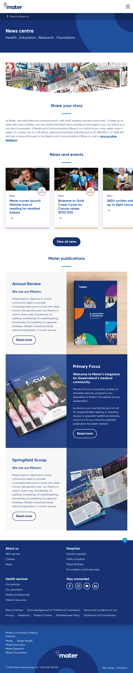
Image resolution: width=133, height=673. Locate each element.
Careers (10, 559)
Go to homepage (16, 6)
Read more (24, 340)
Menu (127, 6)
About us (12, 548)
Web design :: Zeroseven (114, 668)
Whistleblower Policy (68, 615)
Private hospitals (76, 554)
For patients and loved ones (82, 569)
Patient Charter (43, 615)
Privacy (10, 615)
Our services (13, 584)
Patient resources (16, 600)
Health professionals (18, 595)
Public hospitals (75, 559)
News (9, 564)
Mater (9, 641)
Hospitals (73, 548)
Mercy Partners (14, 610)
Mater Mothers (75, 564)
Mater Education (15, 645)
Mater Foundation (16, 653)
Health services (17, 579)
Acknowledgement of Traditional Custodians (53, 610)
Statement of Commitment (100, 615)
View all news (66, 241)
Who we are (13, 554)
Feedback (24, 615)
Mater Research (15, 649)
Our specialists (14, 589)
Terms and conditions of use (100, 610)
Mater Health (25, 641)
